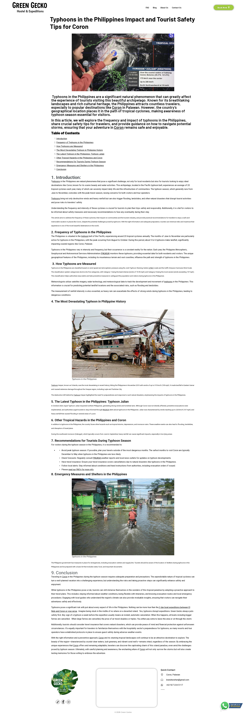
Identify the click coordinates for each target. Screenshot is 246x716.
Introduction (61, 138)
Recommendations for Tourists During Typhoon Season (81, 161)
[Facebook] (63, 702)
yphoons (56, 181)
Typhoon (54, 385)
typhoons (168, 281)
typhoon (84, 236)
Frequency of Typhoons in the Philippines (74, 142)
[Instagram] (68, 702)
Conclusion (61, 169)
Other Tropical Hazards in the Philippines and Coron (79, 158)
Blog (155, 7)
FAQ (147, 7)
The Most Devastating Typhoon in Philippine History (79, 150)
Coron (117, 107)
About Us (164, 7)
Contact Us (176, 7)
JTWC (151, 268)
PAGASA (105, 253)
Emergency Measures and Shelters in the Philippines (80, 165)
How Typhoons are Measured (69, 146)
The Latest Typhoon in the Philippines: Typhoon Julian (80, 154)
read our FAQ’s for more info (81, 469)
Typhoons (55, 198)
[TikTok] (58, 702)
